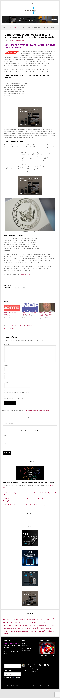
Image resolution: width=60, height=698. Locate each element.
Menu (31, 3)
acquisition (6, 619)
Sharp (22, 631)
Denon (37, 622)
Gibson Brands (6, 625)
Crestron (32, 623)
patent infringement (50, 628)
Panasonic (43, 628)
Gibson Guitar (14, 625)
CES (9, 623)
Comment (7, 344)
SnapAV (31, 631)
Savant (17, 631)
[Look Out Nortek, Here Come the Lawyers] (12, 307)
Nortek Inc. (40, 326)
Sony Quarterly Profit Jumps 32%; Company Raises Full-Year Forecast (28, 482)
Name (6, 365)
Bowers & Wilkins (36, 619)
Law (12, 325)
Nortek (35, 326)
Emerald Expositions (45, 623)
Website (6, 382)
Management (16, 325)
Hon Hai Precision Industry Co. (43, 625)
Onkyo (37, 628)
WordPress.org (25, 650)
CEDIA (44, 619)
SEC (44, 326)
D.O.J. (19, 326)
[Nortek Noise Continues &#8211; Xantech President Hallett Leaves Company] (47, 307)
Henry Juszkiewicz (32, 625)
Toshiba (15, 633)
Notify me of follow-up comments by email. (17, 392)
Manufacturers (24, 325)
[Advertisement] (42, 95)
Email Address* (7, 444)
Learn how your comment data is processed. (37, 410)
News (30, 325)
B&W (30, 619)
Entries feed (24, 645)
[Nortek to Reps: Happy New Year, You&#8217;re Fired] (30, 307)
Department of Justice (26, 326)
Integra (8, 628)
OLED (33, 628)
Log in (23, 643)
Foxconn (53, 622)
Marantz (18, 628)
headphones (25, 625)
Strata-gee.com (30, 10)
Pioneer (5, 631)
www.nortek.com (26, 274)
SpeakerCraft (10, 633)
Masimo (23, 628)
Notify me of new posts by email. (14, 398)
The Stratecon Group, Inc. (32, 685)
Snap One (36, 631)
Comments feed (26, 648)
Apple (18, 619)
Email (6, 374)
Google (20, 625)
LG (15, 628)
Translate (17, 677)
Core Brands (14, 326)
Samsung (11, 631)
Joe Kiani (12, 628)
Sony (46, 631)
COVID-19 (26, 623)
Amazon (12, 619)
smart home (26, 631)
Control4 (13, 623)
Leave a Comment (19, 40)
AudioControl (25, 619)
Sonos (41, 631)
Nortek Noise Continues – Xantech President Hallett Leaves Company (45, 314)
